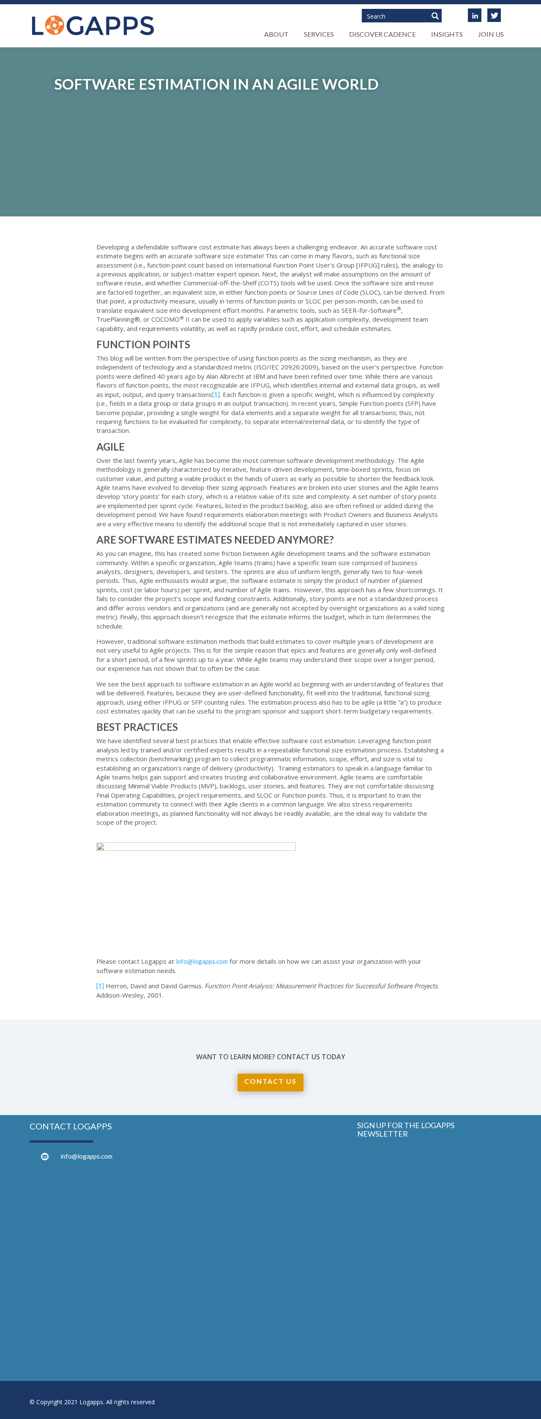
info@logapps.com (202, 961)
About (276, 34)
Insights (447, 34)
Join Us (491, 34)
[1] (216, 394)
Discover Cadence (382, 34)
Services (319, 34)
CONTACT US (270, 1081)
